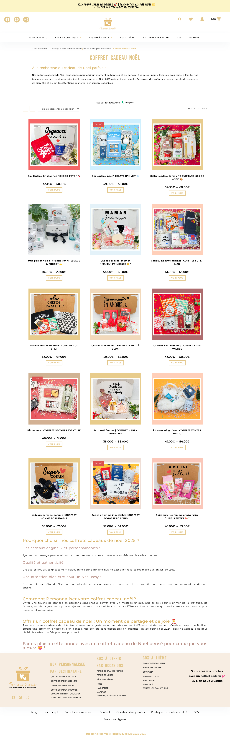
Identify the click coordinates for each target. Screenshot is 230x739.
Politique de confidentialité (169, 712)
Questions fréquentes (130, 712)
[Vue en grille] (25, 108)
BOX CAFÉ (148, 684)
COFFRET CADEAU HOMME (64, 681)
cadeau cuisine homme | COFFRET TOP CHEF (54, 347)
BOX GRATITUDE (151, 676)
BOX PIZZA (148, 672)
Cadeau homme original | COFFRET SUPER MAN (177, 262)
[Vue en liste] (32, 108)
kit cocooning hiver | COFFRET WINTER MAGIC (177, 432)
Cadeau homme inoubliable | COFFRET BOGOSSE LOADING (116, 517)
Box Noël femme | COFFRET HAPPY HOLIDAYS (115, 432)
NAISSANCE (102, 688)
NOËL (99, 684)
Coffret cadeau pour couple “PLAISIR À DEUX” (116, 347)
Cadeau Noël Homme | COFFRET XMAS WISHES (177, 347)
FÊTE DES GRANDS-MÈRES (110, 671)
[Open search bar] (179, 19)
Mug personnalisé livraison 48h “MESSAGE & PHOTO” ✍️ (54, 262)
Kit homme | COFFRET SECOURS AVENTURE (54, 430)
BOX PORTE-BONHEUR (154, 663)
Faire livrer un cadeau (79, 712)
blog (34, 712)
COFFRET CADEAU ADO (62, 685)
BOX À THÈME (155, 658)
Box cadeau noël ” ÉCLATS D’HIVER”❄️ (115, 176)
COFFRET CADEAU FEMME (64, 677)
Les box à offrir (99, 38)
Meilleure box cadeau (156, 38)
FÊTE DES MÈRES (105, 675)
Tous (204, 109)
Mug (179, 38)
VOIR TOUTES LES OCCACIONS (112, 695)
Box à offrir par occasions (97, 48)
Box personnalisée (66, 38)
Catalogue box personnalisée (66, 48)
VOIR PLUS (54, 190)
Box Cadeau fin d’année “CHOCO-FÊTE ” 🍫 (54, 176)
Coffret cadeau (40, 48)
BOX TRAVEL (149, 680)
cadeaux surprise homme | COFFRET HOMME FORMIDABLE (54, 517)
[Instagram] (26, 20)
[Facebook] (7, 20)
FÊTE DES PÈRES (105, 679)
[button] (221, 730)
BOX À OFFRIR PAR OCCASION (66, 694)
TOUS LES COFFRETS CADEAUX (66, 697)
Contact (194, 38)
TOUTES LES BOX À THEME (156, 688)
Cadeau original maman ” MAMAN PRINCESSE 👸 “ (115, 262)
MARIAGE (101, 692)
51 (195, 109)
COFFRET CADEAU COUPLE (64, 690)
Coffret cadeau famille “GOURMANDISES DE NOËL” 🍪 (177, 178)
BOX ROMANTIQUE (152, 667)
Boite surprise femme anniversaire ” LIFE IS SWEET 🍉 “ (177, 517)
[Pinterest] (17, 20)
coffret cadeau (38, 38)
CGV (196, 712)
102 (198, 109)
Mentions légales (115, 719)
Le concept (50, 712)
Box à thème (127, 38)
